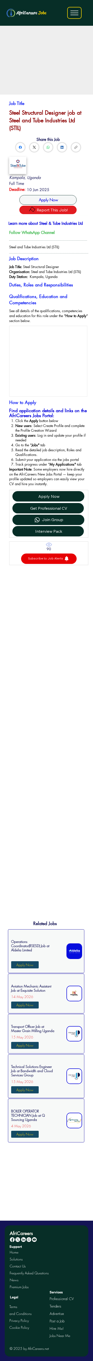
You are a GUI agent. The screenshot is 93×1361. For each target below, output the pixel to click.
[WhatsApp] (48, 147)
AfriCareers (31, 13)
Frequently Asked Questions (29, 1273)
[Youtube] (34, 1239)
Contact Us (18, 1266)
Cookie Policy (19, 1327)
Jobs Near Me (60, 1335)
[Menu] (74, 13)
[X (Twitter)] (34, 147)
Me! (56, 1328)
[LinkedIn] (62, 147)
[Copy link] (75, 147)
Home (14, 1252)
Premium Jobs (19, 1287)
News (14, 1280)
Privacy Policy (19, 1320)
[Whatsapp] (29, 1239)
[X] (17, 1239)
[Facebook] (20, 147)
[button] (49, 559)
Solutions (16, 1259)
